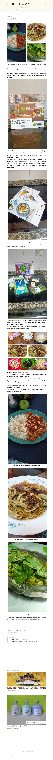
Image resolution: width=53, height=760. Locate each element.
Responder (13, 644)
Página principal (16, 9)
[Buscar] (45, 3)
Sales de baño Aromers (17, 726)
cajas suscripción (14, 632)
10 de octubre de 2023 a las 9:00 (23, 639)
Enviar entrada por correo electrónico (19, 630)
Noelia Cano (14, 639)
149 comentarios (15, 728)
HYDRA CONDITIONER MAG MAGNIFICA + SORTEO (26, 688)
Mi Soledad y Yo (21, 4)
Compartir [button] (9, 630)
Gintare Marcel (30, 753)
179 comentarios (15, 690)
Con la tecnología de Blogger (27, 751)
